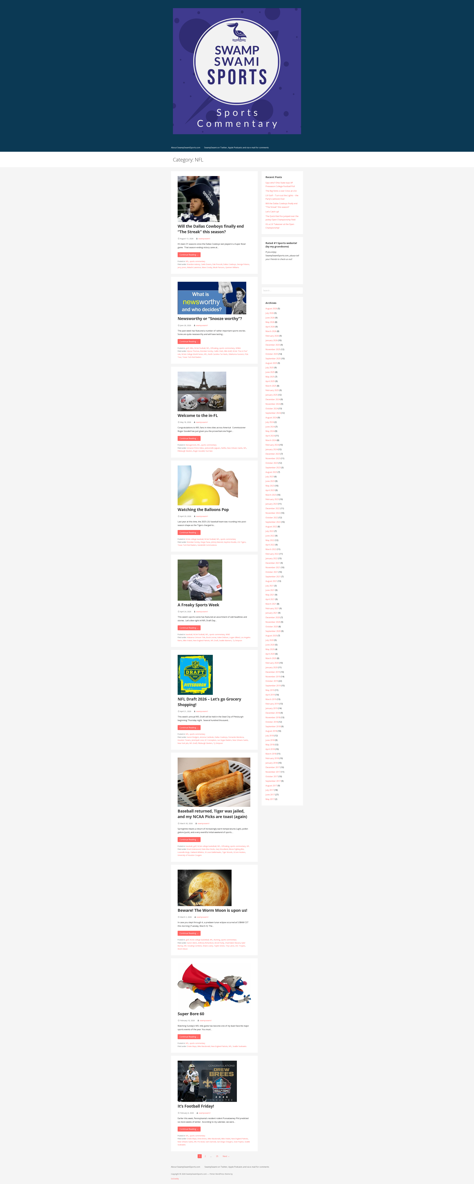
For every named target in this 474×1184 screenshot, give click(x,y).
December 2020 (273, 617)
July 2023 (270, 476)
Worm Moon (183, 949)
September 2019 (273, 685)
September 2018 (273, 726)
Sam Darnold (211, 1142)
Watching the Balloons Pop (203, 509)
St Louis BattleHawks (213, 852)
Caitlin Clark (218, 351)
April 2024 (270, 435)
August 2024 (271, 417)
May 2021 (270, 594)
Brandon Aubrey (193, 264)
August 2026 (271, 308)
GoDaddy (175, 1178)
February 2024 (272, 444)
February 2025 (272, 390)
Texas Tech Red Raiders (191, 357)
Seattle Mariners (225, 640)
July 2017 (270, 790)
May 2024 (270, 431)
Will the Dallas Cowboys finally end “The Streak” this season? (211, 228)
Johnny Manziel (217, 542)
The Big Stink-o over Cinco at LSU (281, 191)
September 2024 (273, 413)
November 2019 (273, 676)
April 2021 (270, 599)
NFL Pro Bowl (199, 1142)
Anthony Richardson (206, 943)
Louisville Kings (183, 852)
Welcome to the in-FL (198, 415)
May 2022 (270, 540)
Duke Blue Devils (208, 849)
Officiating (214, 348)
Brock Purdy (219, 943)
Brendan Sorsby (206, 351)
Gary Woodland (222, 849)
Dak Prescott (217, 264)
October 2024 (272, 408)
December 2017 (273, 767)
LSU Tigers (241, 542)
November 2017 (273, 772)
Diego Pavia (205, 542)
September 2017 (273, 781)
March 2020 (271, 658)
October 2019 (272, 681)
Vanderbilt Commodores (207, 545)
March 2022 (271, 549)
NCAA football (199, 348)
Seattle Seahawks (240, 1046)
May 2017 (270, 799)
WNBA (238, 348)
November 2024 (273, 404)
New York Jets (183, 743)
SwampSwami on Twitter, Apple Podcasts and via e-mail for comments (236, 147)
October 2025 (272, 354)
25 (217, 1156)
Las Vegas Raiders (224, 740)
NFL (187, 261)
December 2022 (273, 508)
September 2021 (273, 576)
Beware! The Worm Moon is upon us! (212, 910)
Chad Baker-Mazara (233, 943)
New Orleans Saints (235, 448)
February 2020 (272, 663)
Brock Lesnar (211, 637)
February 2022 (272, 553)
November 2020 (273, 622)
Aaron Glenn (192, 943)
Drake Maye (192, 1046)
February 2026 (272, 335)
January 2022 (272, 558)
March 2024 (271, 440)
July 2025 (270, 367)
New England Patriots (201, 640)
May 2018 (270, 744)
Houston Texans (184, 740)
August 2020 (271, 635)
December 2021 (273, 563)
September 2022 (273, 522)
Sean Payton (239, 1142)
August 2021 (271, 581)
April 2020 (270, 653)
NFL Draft (214, 640)
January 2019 (272, 708)
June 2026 (270, 317)
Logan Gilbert (234, 637)
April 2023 (270, 490)
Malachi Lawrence (194, 267)
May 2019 (270, 690)
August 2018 (271, 731)
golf (187, 348)
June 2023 (270, 481)
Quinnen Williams (232, 267)
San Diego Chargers (225, 1142)
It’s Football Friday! (196, 1106)
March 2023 (271, 494)
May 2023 (270, 485)
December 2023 (273, 453)
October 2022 (272, 517)
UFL (248, 846)
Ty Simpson (237, 640)
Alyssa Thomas (193, 351)
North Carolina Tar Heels (217, 354)
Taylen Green (219, 946)
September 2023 (273, 467)
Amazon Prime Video (195, 448)
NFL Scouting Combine (193, 946)
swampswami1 (204, 238)
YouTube (209, 451)
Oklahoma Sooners (236, 354)
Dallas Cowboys (229, 264)
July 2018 (270, 735)
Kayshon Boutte (230, 542)
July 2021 (270, 585)
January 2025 (272, 394)
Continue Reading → (189, 254)
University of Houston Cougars (190, 855)
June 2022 (270, 535)
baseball (189, 634)
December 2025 (273, 344)
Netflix (223, 448)
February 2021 (272, 608)
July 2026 (270, 313)
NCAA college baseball (194, 539)
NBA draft (228, 351)
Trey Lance (230, 946)
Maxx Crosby (207, 267)
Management (191, 445)
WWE (228, 634)
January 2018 (272, 763)
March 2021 (271, 603)
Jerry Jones (182, 267)
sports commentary (197, 261)
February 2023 (272, 499)
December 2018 (273, 713)
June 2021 (270, 590)
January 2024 (272, 449)
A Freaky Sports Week (198, 604)
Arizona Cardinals (207, 737)
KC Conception (210, 740)
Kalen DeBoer (222, 637)
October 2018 (272, 722)
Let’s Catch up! (272, 211)
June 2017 (270, 794)
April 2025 (270, 381)
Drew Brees (202, 1138)
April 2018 (270, 749)
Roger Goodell (199, 451)
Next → (226, 1156)
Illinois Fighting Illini (236, 849)
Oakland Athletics (197, 852)
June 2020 (270, 644)
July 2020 (270, 640)
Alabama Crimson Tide (196, 637)
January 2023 (272, 503)
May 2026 (270, 322)
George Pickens (243, 264)
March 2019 (271, 699)
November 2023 (273, 458)
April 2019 (270, 694)
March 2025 (271, 385)
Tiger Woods (227, 852)
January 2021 (272, 613)
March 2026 (271, 331)
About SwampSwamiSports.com (185, 147)
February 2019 (272, 703)
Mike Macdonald (204, 1046)
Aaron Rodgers (193, 737)
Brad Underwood (194, 849)
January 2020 (272, 667)
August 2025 (271, 363)
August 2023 (271, 472)
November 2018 (273, 717)
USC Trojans (240, 946)
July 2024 (270, 422)
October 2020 (272, 626)
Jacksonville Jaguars (212, 448)
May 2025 (270, 376)
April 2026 (270, 326)
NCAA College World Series (192, 354)
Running (217, 940)
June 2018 (270, 740)
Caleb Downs (206, 264)
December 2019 (273, 672)
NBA (191, 348)
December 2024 (273, 399)
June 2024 (270, 426)
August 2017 (271, 785)
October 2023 (272, 463)
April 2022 (270, 544)
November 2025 (273, 349)
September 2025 (273, 358)
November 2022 (273, 513)
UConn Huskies (239, 852)
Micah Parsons (218, 267)
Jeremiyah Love (198, 740)
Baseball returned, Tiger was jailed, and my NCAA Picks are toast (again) (212, 813)
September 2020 (273, 631)
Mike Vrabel (187, 640)
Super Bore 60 (191, 1013)
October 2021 (272, 572)
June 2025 (270, 372)
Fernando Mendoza (236, 737)
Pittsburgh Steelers (185, 451)
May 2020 (270, 649)
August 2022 (271, 526)
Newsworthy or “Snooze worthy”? (210, 318)
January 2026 (272, 340)
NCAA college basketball (206, 846)
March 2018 (271, 753)
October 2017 (272, 776)
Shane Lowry (208, 946)
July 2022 (270, 531)
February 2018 (272, 758)
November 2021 (273, 567)
